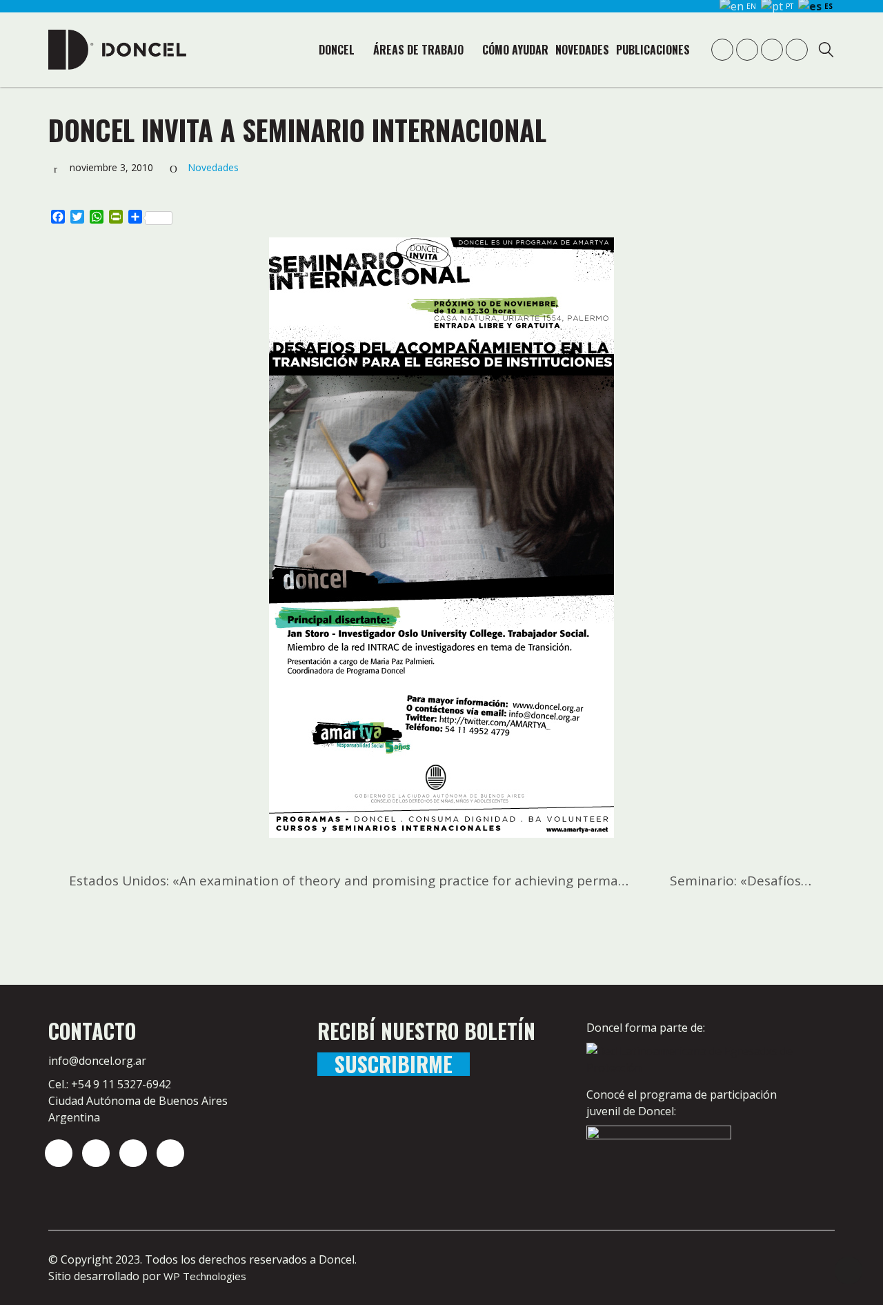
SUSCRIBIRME (394, 1064)
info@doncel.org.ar (97, 1060)
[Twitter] (96, 1153)
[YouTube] (133, 1153)
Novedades (213, 167)
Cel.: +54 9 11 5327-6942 (109, 1084)
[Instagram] (58, 1153)
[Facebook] (170, 1153)
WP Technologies (204, 1276)
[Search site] (826, 51)
